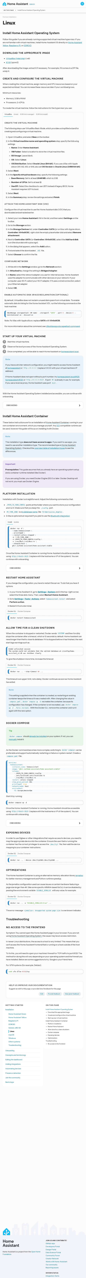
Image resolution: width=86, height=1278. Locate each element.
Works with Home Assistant (56, 1262)
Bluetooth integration (60, 516)
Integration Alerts (52, 1276)
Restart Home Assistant (55, 1026)
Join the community (12, 1078)
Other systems (14, 1042)
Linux (12, 1031)
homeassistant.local (70, 351)
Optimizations (52, 1038)
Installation (12, 17)
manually (13, 739)
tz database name (29, 512)
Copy (78, 313)
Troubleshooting (15, 1045)
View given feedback (72, 994)
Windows (12, 1038)
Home (5, 17)
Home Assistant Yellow (18, 1017)
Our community (51, 1265)
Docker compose (53, 1032)
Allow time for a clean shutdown (58, 1029)
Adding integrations (13, 1064)
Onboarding (9, 1051)
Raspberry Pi (15, 45)
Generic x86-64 (15, 1028)
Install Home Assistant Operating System (59, 1009)
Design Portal (51, 1249)
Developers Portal (53, 1246)
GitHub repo (50, 1243)
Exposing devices (53, 1035)
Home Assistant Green (17, 1014)
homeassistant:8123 (14, 380)
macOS (11, 1035)
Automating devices (13, 1069)
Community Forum (53, 1255)
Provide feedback (54, 994)
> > (26, 599)
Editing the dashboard (13, 1060)
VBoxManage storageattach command (63, 326)
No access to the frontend (56, 1044)
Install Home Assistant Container (57, 1021)
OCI (58, 425)
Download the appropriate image (59, 1012)
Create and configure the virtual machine (62, 1015)
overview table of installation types (49, 448)
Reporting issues (52, 1268)
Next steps (9, 1082)
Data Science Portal (53, 1252)
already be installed (37, 736)
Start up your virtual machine (57, 1018)
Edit (41, 994)
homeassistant (13, 368)
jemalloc (79, 875)
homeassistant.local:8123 (68, 376)
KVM (8, 62)
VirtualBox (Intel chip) (15, 58)
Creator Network (52, 1258)
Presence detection (13, 1073)
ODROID (27, 45)
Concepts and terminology (15, 1055)
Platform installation (54, 1024)
